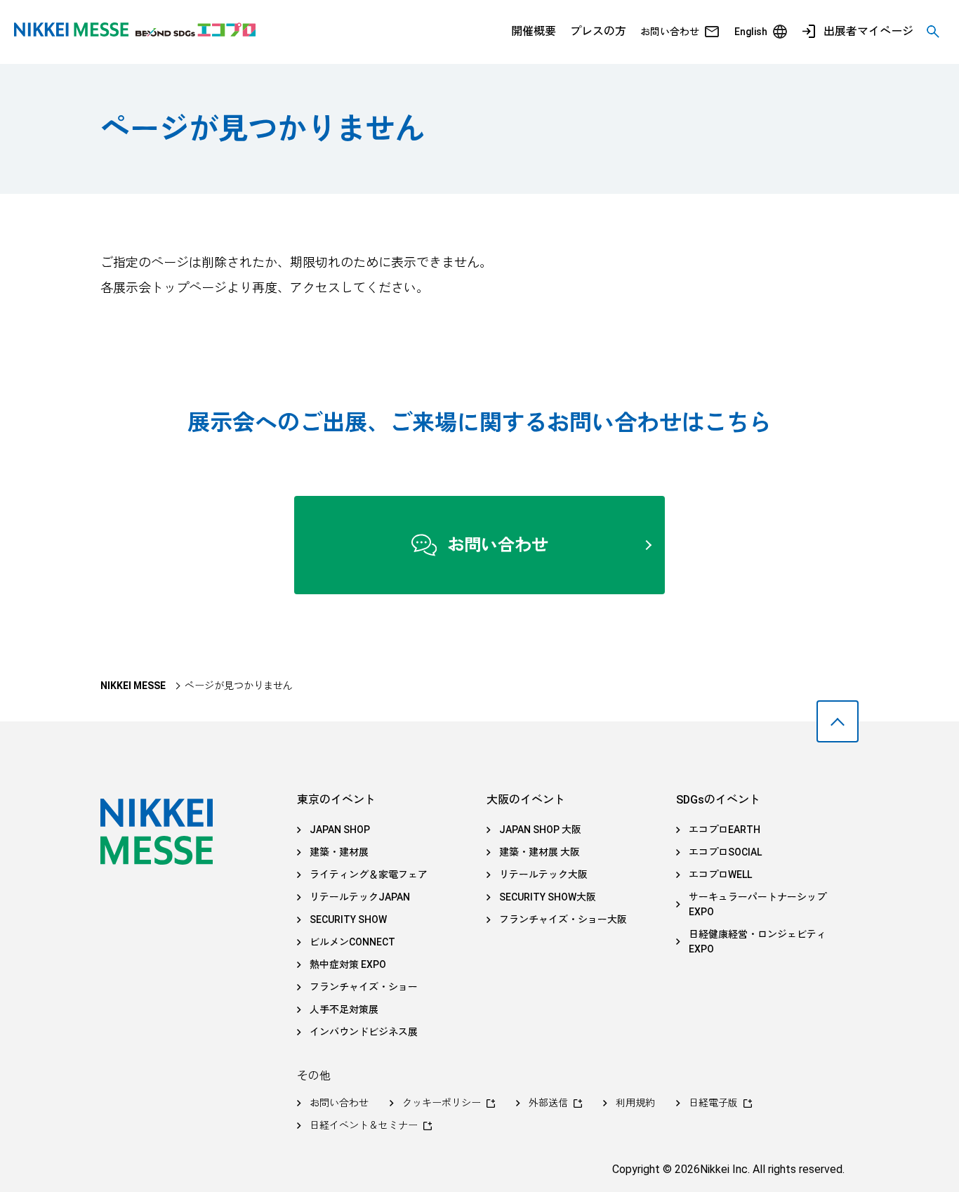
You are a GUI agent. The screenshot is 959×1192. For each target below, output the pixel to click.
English (750, 31)
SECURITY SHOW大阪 (547, 897)
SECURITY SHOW (348, 919)
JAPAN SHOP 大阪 (540, 829)
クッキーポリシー (441, 1102)
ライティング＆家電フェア (369, 874)
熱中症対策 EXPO (348, 964)
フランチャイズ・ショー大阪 (563, 919)
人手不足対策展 (344, 1009)
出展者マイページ (868, 31)
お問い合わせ (669, 31)
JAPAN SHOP (340, 829)
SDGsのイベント (718, 799)
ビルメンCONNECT (352, 942)
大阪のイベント (526, 799)
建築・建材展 (339, 852)
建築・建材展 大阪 (539, 852)
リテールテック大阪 (543, 874)
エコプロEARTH (724, 829)
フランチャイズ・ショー (364, 987)
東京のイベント (336, 799)
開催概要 (533, 31)
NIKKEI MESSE (133, 685)
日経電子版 (713, 1102)
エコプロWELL (720, 874)
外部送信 (548, 1102)
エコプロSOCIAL (725, 852)
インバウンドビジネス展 (364, 1031)
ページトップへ (837, 721)
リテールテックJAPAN (360, 897)
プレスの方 (598, 31)
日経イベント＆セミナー (364, 1125)
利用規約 (635, 1102)
